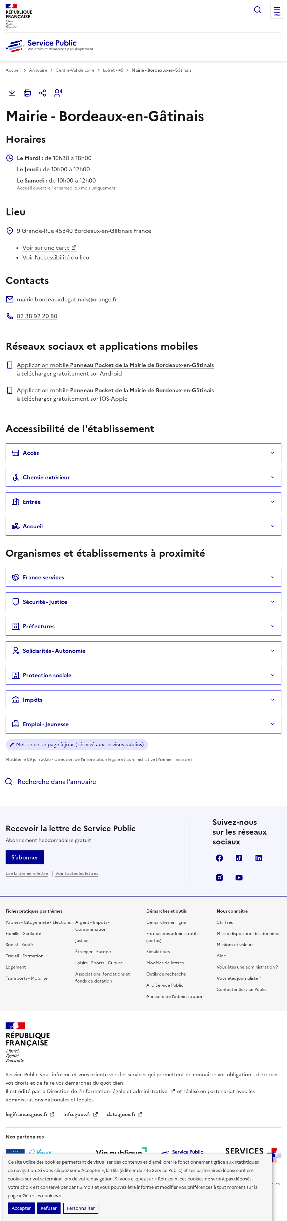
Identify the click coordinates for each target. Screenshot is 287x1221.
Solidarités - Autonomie (54, 651)
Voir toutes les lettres (76, 873)
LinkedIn (259, 858)
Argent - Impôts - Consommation (92, 926)
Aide (221, 956)
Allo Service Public (164, 985)
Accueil (13, 70)
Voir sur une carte (46, 247)
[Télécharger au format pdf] (12, 93)
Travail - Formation (24, 956)
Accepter (21, 1208)
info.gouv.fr (77, 1114)
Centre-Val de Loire (75, 70)
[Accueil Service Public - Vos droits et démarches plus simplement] (51, 53)
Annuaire (38, 70)
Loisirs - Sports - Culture (99, 963)
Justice (82, 940)
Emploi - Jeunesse (46, 724)
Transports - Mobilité (27, 978)
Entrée (32, 502)
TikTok (239, 858)
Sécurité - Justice (45, 602)
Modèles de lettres (165, 963)
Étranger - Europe (93, 952)
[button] (58, 93)
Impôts (32, 699)
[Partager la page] (42, 93)
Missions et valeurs (235, 945)
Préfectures (39, 626)
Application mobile (115, 365)
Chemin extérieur (46, 477)
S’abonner (24, 857)
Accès (31, 453)
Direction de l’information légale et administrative (108, 1091)
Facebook (219, 858)
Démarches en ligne (166, 922)
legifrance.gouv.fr (27, 1114)
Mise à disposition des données (248, 933)
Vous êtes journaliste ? (239, 978)
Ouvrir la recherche (258, 10)
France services (43, 577)
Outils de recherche (166, 974)
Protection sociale (47, 675)
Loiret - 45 (113, 70)
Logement (16, 967)
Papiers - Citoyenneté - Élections (38, 922)
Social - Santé (19, 945)
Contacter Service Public (242, 989)
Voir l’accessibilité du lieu (55, 257)
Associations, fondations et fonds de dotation (102, 977)
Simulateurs (158, 952)
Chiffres (225, 922)
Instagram (219, 878)
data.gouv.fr (121, 1114)
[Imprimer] (27, 93)
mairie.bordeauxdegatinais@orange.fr (67, 299)
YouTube (239, 878)
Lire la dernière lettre (27, 873)
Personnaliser (81, 1208)
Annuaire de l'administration (174, 996)
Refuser (49, 1208)
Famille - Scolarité (23, 933)
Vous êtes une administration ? (247, 967)
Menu (277, 15)
